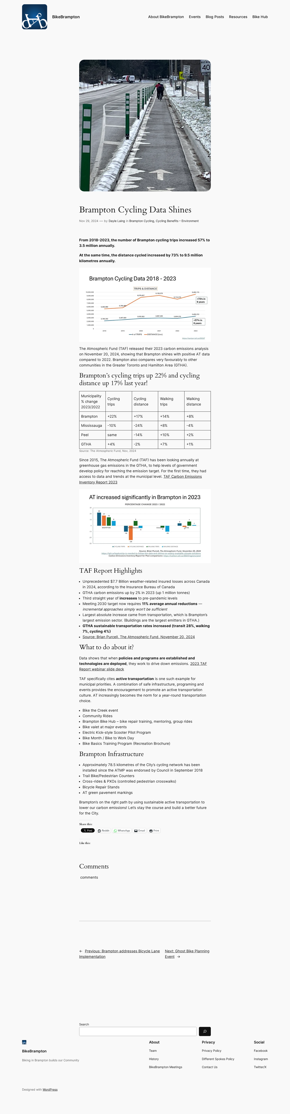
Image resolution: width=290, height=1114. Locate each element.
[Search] (205, 1031)
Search (84, 1024)
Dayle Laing (117, 221)
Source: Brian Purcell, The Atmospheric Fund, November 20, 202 (138, 637)
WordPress (50, 1089)
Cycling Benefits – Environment (177, 221)
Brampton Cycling (141, 221)
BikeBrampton (66, 16)
